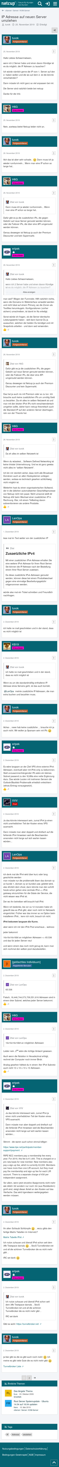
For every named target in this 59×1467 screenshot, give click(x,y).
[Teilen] (54, 30)
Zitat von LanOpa (18, 984)
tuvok (7, 24)
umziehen (27, 1434)
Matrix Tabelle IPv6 (12, 1237)
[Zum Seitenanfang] (54, 1462)
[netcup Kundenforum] (17, 4)
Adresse (15, 1434)
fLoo (15, 1394)
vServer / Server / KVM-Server (26, 1410)
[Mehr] (54, 51)
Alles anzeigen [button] (29, 292)
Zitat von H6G (16, 363)
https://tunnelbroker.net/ (27, 1323)
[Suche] (40, 4)
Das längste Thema (23, 1391)
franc (16, 1407)
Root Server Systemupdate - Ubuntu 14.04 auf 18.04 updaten (31, 1403)
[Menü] (55, 4)
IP (7, 1434)
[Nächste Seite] (34, 1378)
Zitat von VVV (16, 1108)
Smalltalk (17, 1396)
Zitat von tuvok (17, 201)
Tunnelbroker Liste (12, 1366)
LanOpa (10, 691)
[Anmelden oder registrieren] (47, 4)
